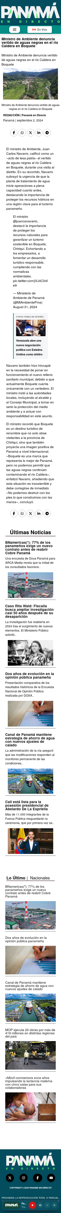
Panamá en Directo (34, 115)
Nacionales (40, 878)
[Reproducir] (32, 1205)
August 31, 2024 (25, 306)
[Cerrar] (54, 1205)
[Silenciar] (40, 1205)
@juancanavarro (25, 221)
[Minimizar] (47, 1205)
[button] (14, 29)
